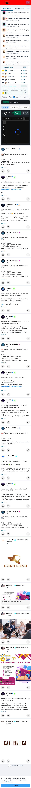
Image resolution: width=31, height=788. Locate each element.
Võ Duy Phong (11, 79)
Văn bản (15, 107)
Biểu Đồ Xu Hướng (17, 113)
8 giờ (7, 587)
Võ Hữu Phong (11, 73)
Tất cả (6, 107)
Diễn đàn (11, 96)
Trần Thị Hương (11, 70)
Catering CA (9, 721)
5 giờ (7, 374)
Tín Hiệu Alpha (10, 456)
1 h (6, 151)
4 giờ (7, 290)
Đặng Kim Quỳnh (12, 82)
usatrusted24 (10, 585)
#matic (20, 386)
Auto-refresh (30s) (18, 96)
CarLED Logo (10, 539)
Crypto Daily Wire (11, 204)
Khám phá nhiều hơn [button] (6, 782)
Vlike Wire (9, 177)
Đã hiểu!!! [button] (15, 785)
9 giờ (7, 695)
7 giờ (7, 543)
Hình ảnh (25, 107)
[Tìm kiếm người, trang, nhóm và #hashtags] (28, 2)
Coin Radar (9, 288)
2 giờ (7, 179)
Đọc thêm (3, 167)
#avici (19, 189)
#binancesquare (5, 189)
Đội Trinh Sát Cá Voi (12, 149)
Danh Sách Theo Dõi (25, 113)
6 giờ (7, 458)
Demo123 (10, 93)
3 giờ (7, 262)
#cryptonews (14, 189)
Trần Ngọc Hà (11, 76)
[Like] (15, 171)
